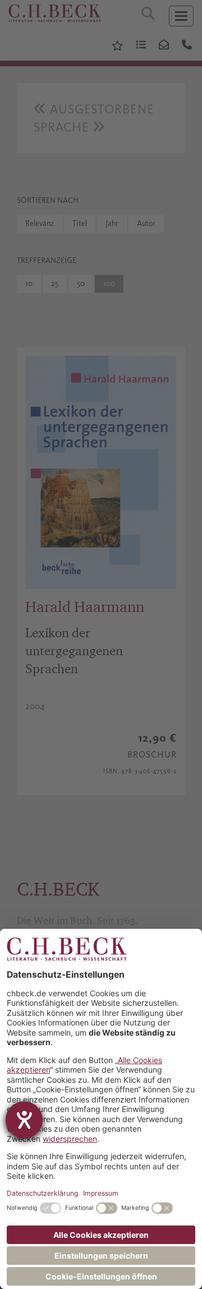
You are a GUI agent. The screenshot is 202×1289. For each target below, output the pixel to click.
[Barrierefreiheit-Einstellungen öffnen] (24, 1119)
